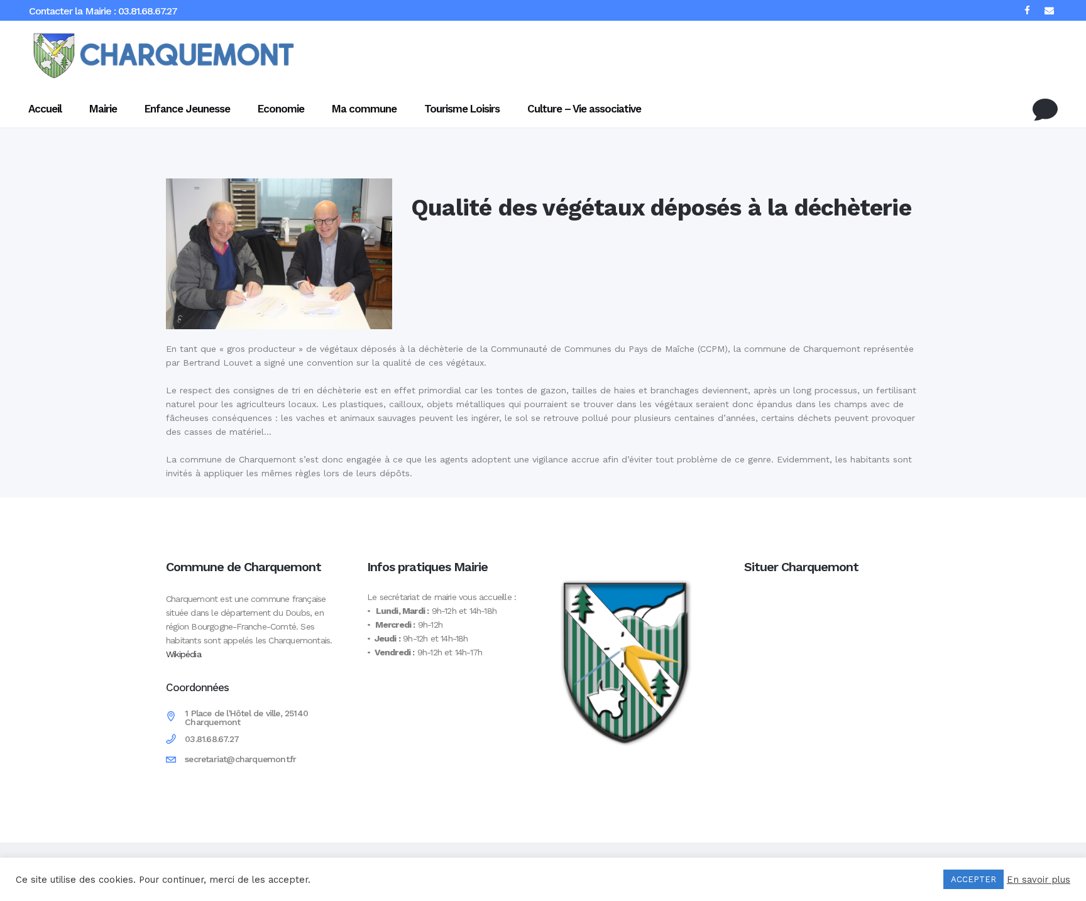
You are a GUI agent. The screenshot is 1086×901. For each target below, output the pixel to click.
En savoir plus (1038, 879)
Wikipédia (183, 654)
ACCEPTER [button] (973, 879)
